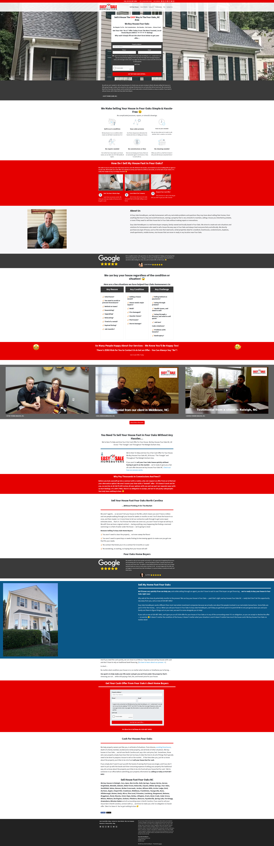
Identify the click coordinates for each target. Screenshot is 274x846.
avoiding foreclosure (163, 747)
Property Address (137, 44)
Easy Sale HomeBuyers (143, 836)
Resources (102, 823)
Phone (124, 50)
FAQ (164, 7)
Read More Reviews (137, 422)
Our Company (130, 821)
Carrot (160, 844)
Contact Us (170, 7)
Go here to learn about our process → (152, 662)
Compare (151, 7)
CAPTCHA (137, 64)
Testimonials (158, 7)
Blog (114, 823)
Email (149, 50)
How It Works (144, 7)
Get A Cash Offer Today (137, 355)
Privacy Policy (108, 823)
